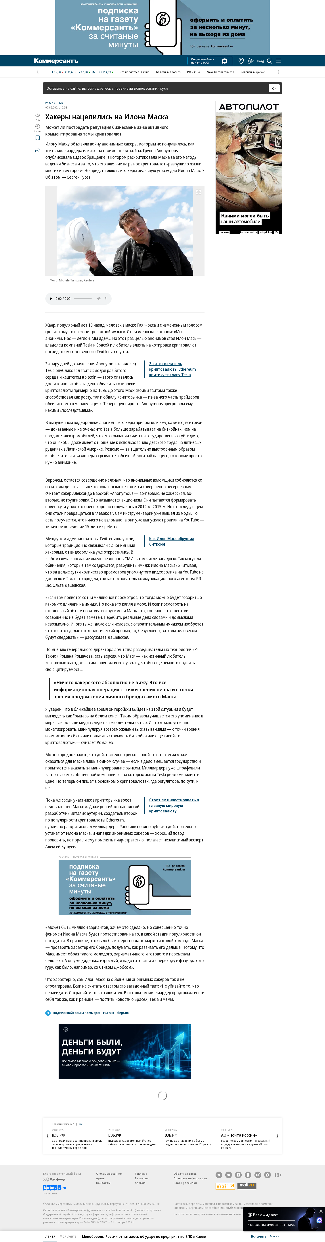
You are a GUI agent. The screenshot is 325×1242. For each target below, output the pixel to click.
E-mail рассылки (185, 1183)
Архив (100, 1178)
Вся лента (258, 1236)
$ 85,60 (56, 72)
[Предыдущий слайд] (47, 1136)
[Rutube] (257, 1175)
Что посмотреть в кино (134, 72)
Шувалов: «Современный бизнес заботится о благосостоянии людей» (132, 1142)
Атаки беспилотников (220, 72)
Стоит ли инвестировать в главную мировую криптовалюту (174, 805)
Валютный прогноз (168, 72)
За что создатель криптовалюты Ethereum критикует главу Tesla (172, 369)
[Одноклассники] (248, 1175)
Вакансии (142, 1178)
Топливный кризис (253, 72)
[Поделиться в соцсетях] (37, 149)
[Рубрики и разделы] (278, 61)
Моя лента (67, 1236)
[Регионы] (241, 61)
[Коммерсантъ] (56, 61)
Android (140, 1183)
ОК (274, 88)
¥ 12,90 (83, 72)
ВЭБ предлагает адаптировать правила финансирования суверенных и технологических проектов (77, 1144)
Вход (260, 61)
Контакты (103, 1183)
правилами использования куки (141, 88)
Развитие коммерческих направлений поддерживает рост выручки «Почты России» (245, 1144)
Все (80, 1124)
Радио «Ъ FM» (54, 103)
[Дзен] (238, 1175)
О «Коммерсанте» (109, 1174)
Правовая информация (190, 1178)
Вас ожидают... (267, 1214)
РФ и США (193, 72)
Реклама (141, 1174)
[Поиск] (269, 61)
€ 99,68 (69, 72)
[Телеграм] (219, 1175)
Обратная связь (185, 1174)
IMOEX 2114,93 (101, 72)
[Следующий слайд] (277, 1136)
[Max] (267, 1175)
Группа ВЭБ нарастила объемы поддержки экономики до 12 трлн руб (189, 1142)
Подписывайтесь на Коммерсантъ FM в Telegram (91, 1012)
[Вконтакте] (228, 1175)
